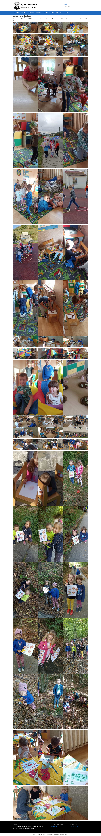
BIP (57, 12)
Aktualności (16, 12)
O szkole (23, 12)
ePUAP (61, 12)
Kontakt (66, 12)
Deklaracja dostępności (49, 12)
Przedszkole (38, 12)
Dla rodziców (31, 12)
